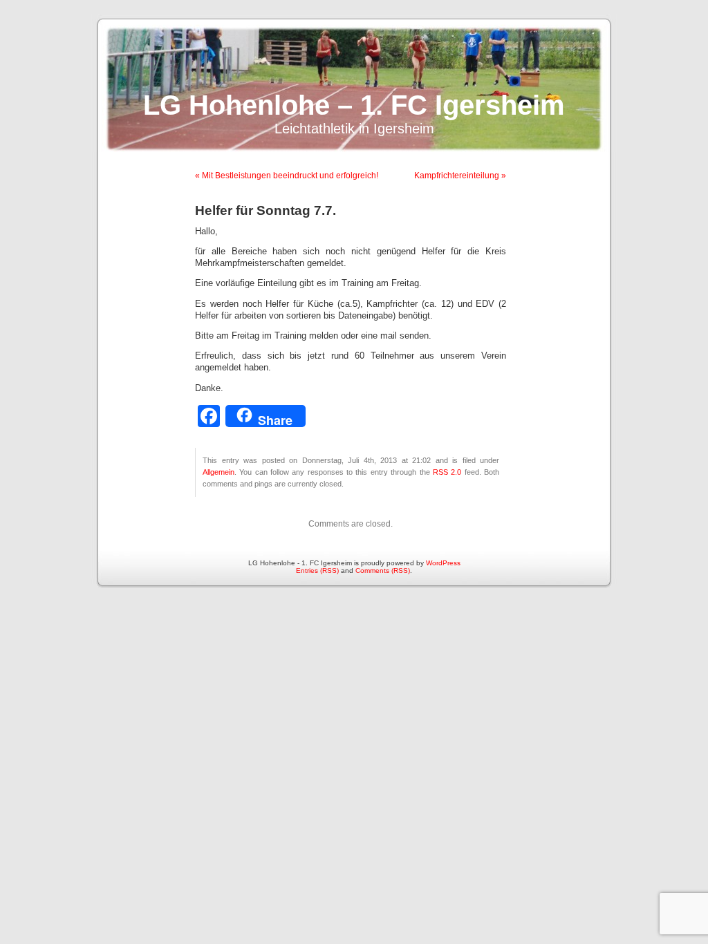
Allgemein (218, 472)
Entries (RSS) (317, 570)
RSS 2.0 (447, 472)
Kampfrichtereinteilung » (460, 175)
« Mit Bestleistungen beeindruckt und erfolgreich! (286, 175)
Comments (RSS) (382, 570)
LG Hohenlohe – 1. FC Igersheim (354, 105)
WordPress (443, 563)
